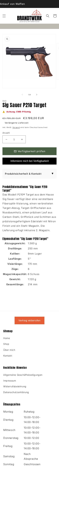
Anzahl (6, 132)
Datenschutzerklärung (16, 392)
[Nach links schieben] (22, 94)
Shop (6, 343)
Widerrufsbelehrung (14, 386)
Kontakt (7, 355)
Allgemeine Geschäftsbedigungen (22, 374)
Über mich (9, 349)
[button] (4, 16)
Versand (16, 127)
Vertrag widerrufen (29, 320)
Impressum (9, 380)
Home (6, 338)
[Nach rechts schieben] (36, 94)
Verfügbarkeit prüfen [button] (31, 151)
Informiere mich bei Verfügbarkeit (29, 161)
